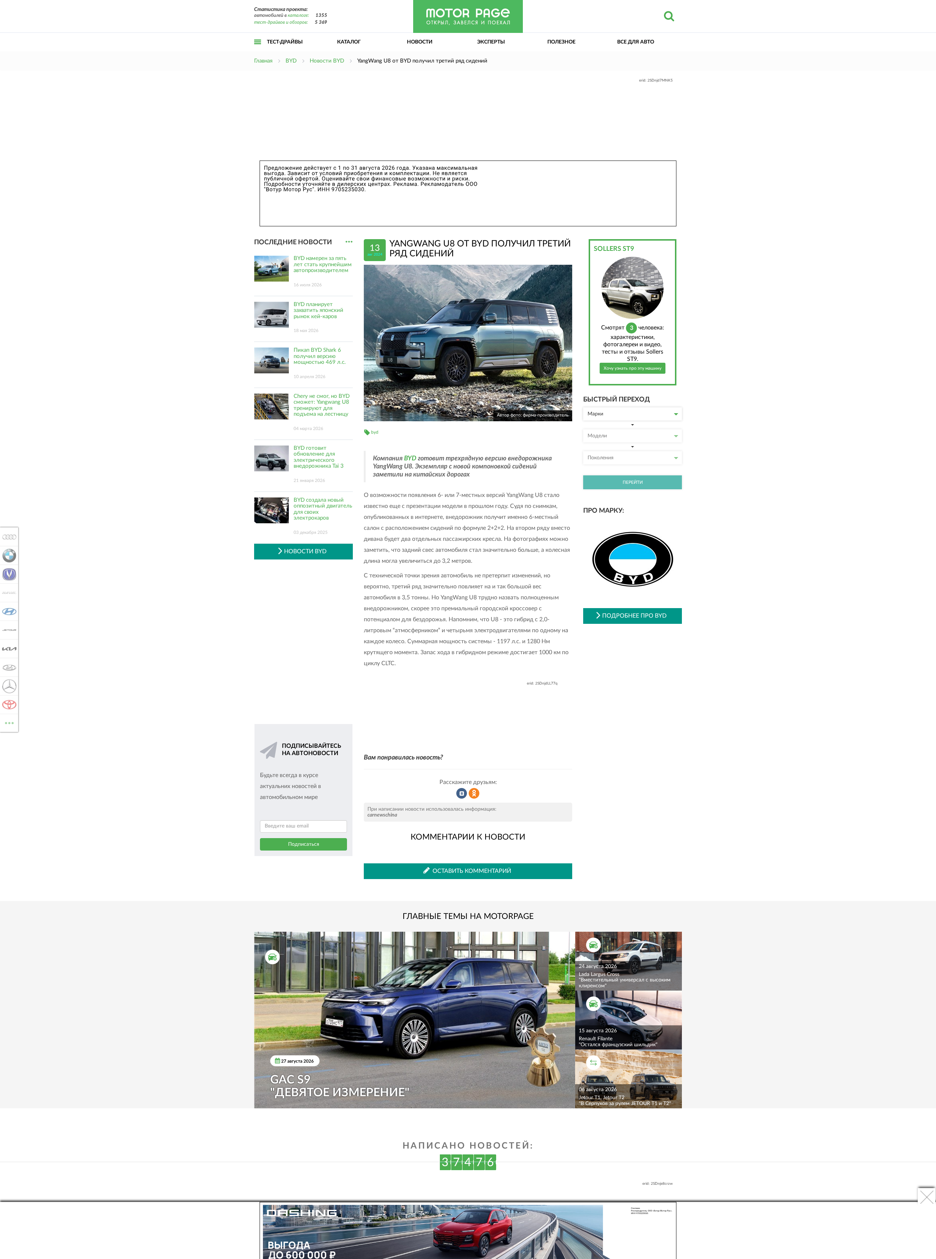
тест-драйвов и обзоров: (281, 22)
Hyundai (7, 611)
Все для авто (635, 42)
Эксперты (491, 42)
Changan (7, 574)
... (349, 242)
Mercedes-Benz (7, 686)
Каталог (349, 42)
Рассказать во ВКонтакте (461, 793)
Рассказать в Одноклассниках (474, 793)
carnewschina (382, 815)
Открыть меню (257, 50)
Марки (595, 413)
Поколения (601, 457)
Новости (420, 42)
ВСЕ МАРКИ (9, 720)
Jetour (7, 630)
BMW (7, 555)
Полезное (561, 42)
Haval (7, 593)
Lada (7, 667)
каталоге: (298, 15)
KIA (7, 649)
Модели (597, 435)
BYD (410, 458)
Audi (7, 537)
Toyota (7, 705)
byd (374, 432)
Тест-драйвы (285, 42)
